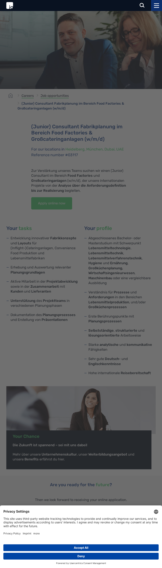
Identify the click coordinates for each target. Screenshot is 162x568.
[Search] (142, 5)
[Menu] (156, 5)
